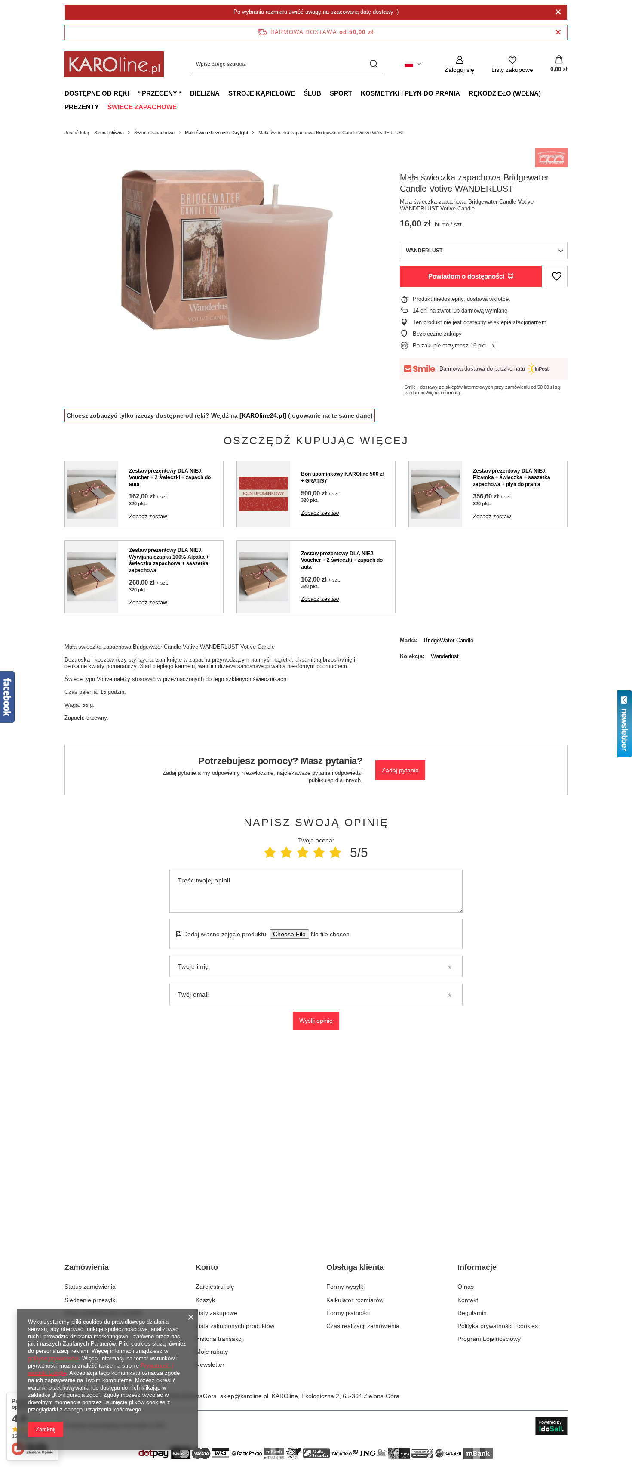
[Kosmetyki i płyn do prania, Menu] (464, 93)
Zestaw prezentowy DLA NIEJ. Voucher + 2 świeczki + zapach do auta (170, 477)
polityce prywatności (53, 1358)
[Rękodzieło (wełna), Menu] (545, 93)
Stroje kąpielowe (261, 93)
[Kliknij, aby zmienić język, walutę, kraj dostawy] (413, 64)
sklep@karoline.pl (244, 1396)
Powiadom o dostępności (466, 276)
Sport (341, 93)
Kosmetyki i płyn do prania (410, 93)
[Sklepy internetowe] (551, 1426)
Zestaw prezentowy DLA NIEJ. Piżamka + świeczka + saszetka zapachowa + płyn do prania (511, 477)
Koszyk (205, 1300)
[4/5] (319, 852)
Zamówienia (86, 1267)
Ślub (312, 93)
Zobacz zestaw (148, 516)
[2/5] (286, 852)
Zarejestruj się (215, 1286)
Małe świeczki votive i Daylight (216, 132)
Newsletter (210, 1364)
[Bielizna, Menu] (224, 93)
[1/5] (270, 852)
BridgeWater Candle (448, 640)
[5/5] (335, 852)
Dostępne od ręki (96, 93)
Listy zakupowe (216, 1312)
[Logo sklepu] (114, 64)
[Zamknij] (558, 12)
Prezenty (81, 107)
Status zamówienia (90, 1286)
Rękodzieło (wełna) (505, 93)
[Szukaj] (373, 64)
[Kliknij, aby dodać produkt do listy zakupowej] (557, 277)
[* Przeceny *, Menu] (186, 93)
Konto (207, 1267)
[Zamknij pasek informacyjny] (558, 32)
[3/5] (303, 852)
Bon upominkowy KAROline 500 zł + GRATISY (342, 477)
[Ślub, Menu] (325, 93)
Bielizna (205, 93)
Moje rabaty (212, 1351)
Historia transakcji (220, 1338)
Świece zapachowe (142, 107)
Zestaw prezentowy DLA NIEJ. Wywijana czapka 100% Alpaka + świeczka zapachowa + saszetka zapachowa (169, 560)
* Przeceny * (159, 93)
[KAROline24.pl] (262, 415)
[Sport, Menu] (356, 93)
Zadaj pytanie (400, 770)
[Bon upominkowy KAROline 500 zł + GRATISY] (263, 494)
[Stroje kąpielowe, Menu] (299, 93)
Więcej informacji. (444, 392)
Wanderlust (445, 656)
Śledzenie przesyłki (90, 1300)
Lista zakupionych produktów (235, 1325)
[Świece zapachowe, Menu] (181, 106)
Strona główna (109, 132)
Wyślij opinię (316, 1020)
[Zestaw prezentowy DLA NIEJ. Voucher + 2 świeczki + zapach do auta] (91, 494)
